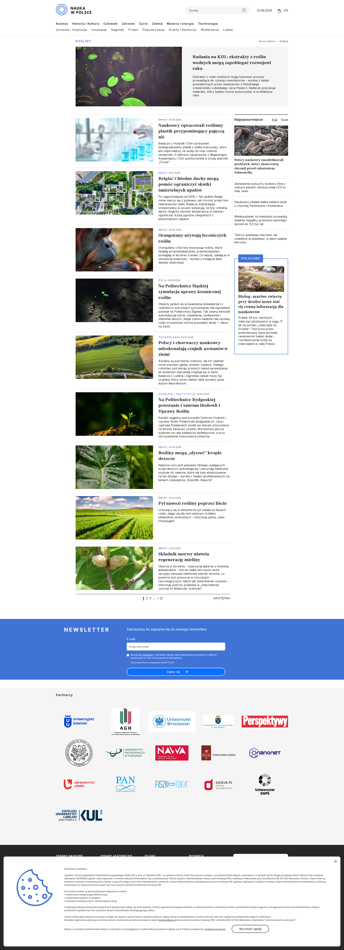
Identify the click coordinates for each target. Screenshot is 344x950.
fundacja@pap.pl (167, 920)
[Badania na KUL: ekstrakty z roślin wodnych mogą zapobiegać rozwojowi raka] (182, 76)
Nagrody (117, 30)
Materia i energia (180, 23)
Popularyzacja (153, 30)
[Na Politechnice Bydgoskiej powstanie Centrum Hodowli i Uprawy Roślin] (153, 415)
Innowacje (99, 30)
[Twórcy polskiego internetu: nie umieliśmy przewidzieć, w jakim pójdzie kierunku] (261, 239)
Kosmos (62, 23)
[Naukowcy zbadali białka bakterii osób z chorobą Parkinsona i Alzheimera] (261, 204)
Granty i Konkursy (183, 30)
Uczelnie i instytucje (177, 393)
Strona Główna (267, 41)
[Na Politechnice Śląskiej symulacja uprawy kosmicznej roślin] (153, 303)
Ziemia (157, 23)
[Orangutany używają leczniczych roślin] (153, 250)
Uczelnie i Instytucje (71, 30)
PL (279, 10)
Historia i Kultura (85, 23)
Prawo (133, 30)
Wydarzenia (210, 30)
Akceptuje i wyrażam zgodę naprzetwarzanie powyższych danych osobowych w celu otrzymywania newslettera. (173, 656)
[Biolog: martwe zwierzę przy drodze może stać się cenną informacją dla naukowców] (261, 306)
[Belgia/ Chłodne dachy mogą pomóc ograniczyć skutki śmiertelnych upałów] (153, 196)
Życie (143, 23)
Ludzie (228, 30)
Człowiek (110, 23)
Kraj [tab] (274, 120)
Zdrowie (128, 23)
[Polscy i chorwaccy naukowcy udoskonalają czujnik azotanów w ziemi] (153, 360)
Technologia (208, 23)
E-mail (131, 639)
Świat (163, 119)
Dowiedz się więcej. (215, 929)
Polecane (250, 258)
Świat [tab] (284, 120)
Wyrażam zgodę (250, 929)
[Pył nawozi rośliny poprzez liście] (153, 518)
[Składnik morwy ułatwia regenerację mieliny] (153, 568)
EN (286, 10)
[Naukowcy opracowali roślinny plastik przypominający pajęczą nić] (153, 141)
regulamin (147, 654)
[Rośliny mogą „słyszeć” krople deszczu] (153, 467)
